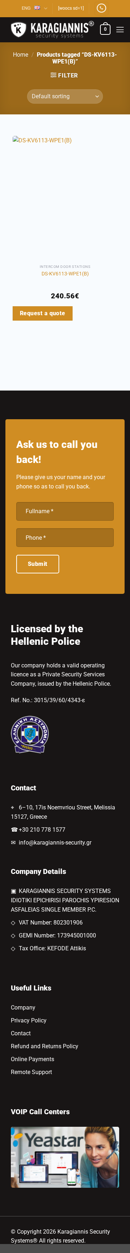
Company (23, 1007)
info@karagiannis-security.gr (55, 842)
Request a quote (42, 313)
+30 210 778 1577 (42, 829)
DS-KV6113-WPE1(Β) (65, 273)
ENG (26, 8)
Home (20, 54)
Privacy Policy (29, 1020)
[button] (105, 29)
